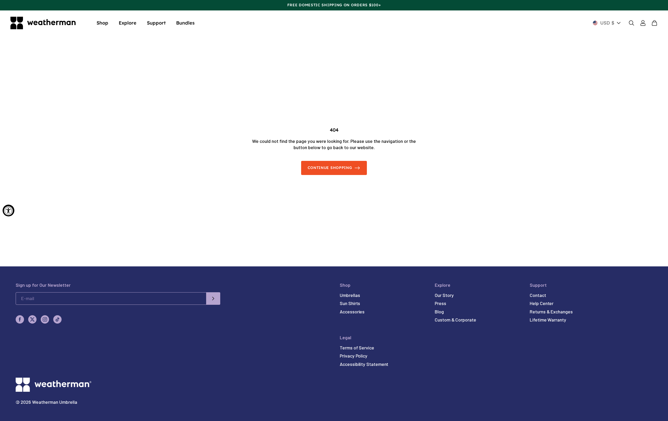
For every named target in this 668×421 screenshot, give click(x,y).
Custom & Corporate (455, 320)
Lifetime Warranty (548, 320)
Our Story (444, 295)
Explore (127, 23)
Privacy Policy (353, 356)
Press (440, 303)
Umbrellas (350, 295)
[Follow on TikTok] (57, 319)
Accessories (352, 311)
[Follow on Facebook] (20, 319)
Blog (439, 311)
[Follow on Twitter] (32, 319)
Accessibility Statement (364, 364)
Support (156, 23)
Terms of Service (357, 347)
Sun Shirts (350, 303)
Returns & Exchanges (551, 311)
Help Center (541, 303)
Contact (538, 295)
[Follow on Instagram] (45, 319)
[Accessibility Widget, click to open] (8, 211)
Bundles (185, 23)
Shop (102, 23)
